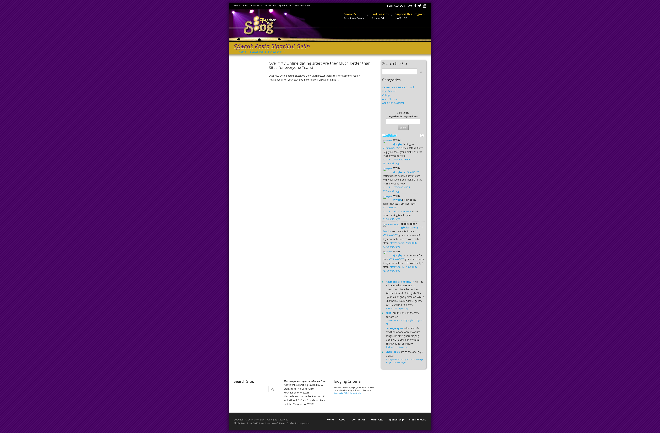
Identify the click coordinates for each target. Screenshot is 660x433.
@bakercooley (410, 227)
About (246, 6)
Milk (388, 312)
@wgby (397, 144)
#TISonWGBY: (390, 207)
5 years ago (404, 308)
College (386, 95)
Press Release (302, 6)
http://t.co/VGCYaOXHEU (396, 159)
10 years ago (400, 362)
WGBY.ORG (270, 6)
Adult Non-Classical (393, 102)
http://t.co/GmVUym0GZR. (397, 211)
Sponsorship (285, 6)
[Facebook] (415, 6)
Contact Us (256, 6)
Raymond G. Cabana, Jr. (400, 281)
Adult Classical (390, 99)
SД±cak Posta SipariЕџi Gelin (266, 51)
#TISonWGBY (390, 148)
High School (388, 91)
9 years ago (404, 347)
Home (237, 6)
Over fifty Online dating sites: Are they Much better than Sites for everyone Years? (320, 65)
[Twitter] (419, 6)
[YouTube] (424, 6)
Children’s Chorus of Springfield (400, 320)
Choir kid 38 (393, 351)
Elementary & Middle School (398, 87)
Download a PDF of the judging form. (349, 393)
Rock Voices (391, 308)
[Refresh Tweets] (422, 135)
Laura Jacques (394, 328)
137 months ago (391, 163)
